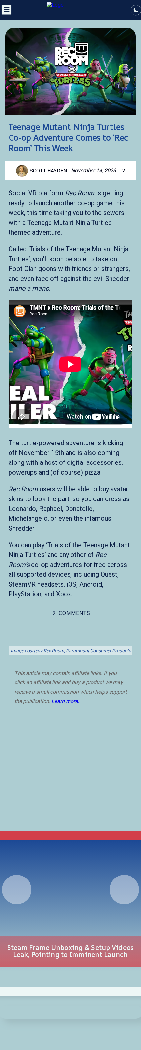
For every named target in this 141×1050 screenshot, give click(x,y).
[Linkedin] (85, 638)
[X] (40, 638)
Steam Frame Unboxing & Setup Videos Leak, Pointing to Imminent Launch (70, 951)
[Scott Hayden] (23, 171)
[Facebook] (55, 638)
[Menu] (5, 14)
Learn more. (65, 701)
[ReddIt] (70, 638)
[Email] (100, 638)
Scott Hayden (48, 171)
